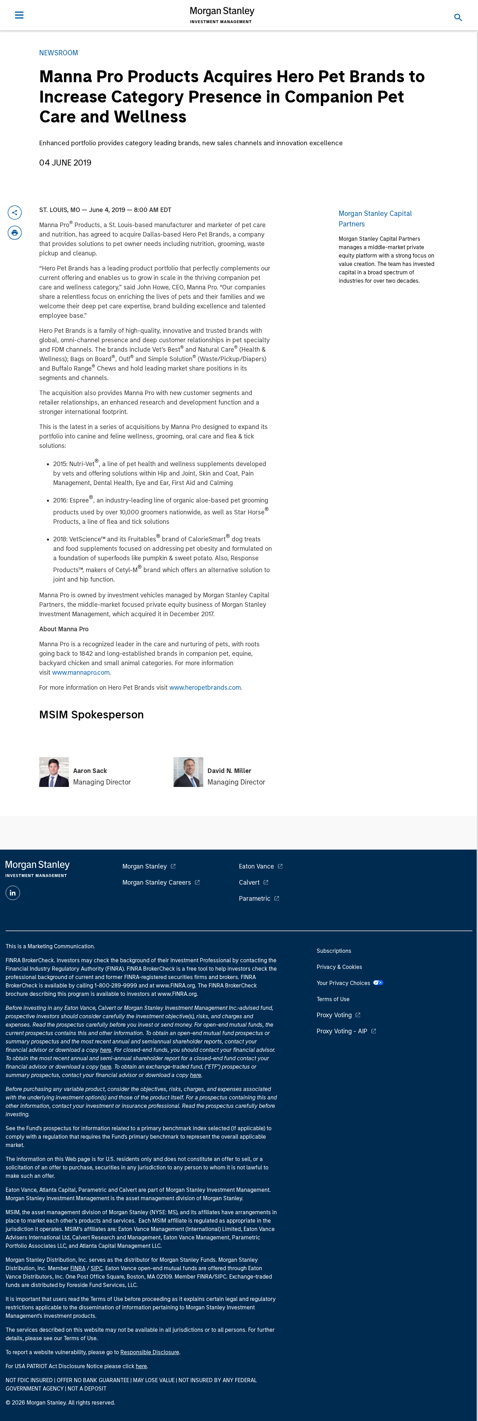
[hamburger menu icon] (19, 15)
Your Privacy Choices (345, 983)
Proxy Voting (334, 1015)
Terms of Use (333, 999)
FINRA (77, 1268)
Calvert (249, 882)
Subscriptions (334, 951)
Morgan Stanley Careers (156, 882)
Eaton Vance (256, 866)
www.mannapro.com (81, 672)
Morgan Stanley (144, 866)
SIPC (97, 1268)
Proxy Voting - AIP (342, 1031)
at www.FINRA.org (172, 985)
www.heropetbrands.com (205, 687)
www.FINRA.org (177, 994)
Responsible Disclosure (149, 1352)
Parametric (254, 898)
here (105, 1050)
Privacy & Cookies (339, 967)
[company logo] (222, 15)
